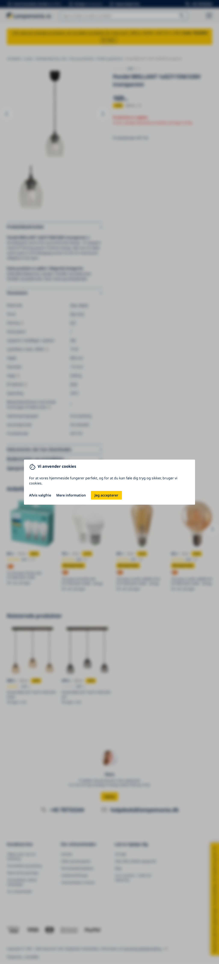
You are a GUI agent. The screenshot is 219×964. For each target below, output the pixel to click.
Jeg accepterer (106, 495)
